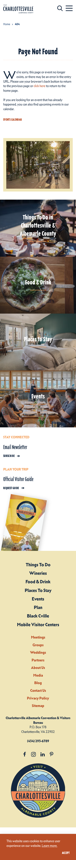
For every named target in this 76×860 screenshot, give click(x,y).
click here (39, 86)
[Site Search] (60, 8)
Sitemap (38, 705)
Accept (66, 853)
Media (38, 675)
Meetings (38, 637)
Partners (38, 660)
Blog (38, 682)
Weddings (38, 652)
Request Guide (11, 488)
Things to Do (38, 564)
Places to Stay (38, 590)
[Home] (18, 9)
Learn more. (49, 846)
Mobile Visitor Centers (38, 624)
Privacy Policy (38, 698)
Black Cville (38, 616)
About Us (38, 667)
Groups (38, 645)
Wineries (38, 573)
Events (38, 599)
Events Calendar (12, 119)
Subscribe (9, 456)
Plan (38, 607)
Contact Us (38, 690)
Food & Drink (38, 581)
